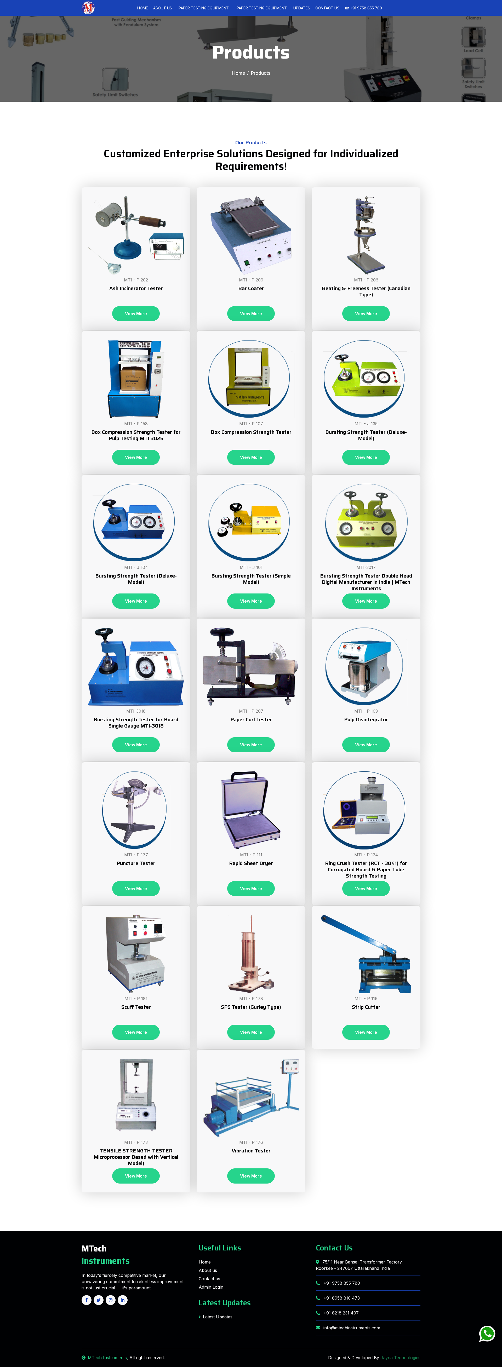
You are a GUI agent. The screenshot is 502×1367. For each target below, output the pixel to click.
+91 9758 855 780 (341, 1283)
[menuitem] (204, 8)
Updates (301, 8)
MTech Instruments (107, 1357)
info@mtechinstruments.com (351, 1327)
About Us (162, 8)
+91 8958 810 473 (341, 1298)
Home (142, 8)
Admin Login (211, 1287)
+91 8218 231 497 (340, 1313)
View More (136, 313)
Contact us (209, 1278)
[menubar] (233, 8)
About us (208, 1270)
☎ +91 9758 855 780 (363, 8)
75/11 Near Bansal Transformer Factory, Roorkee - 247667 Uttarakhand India (359, 1265)
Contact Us (327, 8)
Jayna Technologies (400, 1357)
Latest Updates (225, 1302)
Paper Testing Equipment (204, 8)
